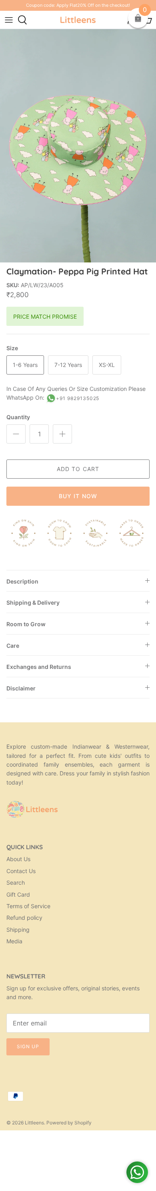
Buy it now (78, 496)
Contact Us (21, 871)
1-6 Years (25, 364)
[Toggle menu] (9, 20)
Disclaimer (21, 688)
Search (15, 882)
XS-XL (107, 364)
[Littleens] (78, 20)
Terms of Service (28, 906)
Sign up (28, 1046)
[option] (78, 145)
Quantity (18, 417)
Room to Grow (26, 624)
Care (12, 645)
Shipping (18, 929)
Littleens (34, 1123)
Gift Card (18, 894)
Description (22, 581)
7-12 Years (68, 364)
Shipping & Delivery (33, 602)
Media (14, 941)
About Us (18, 859)
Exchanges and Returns (38, 666)
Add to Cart (78, 468)
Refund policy (24, 917)
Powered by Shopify (69, 1123)
